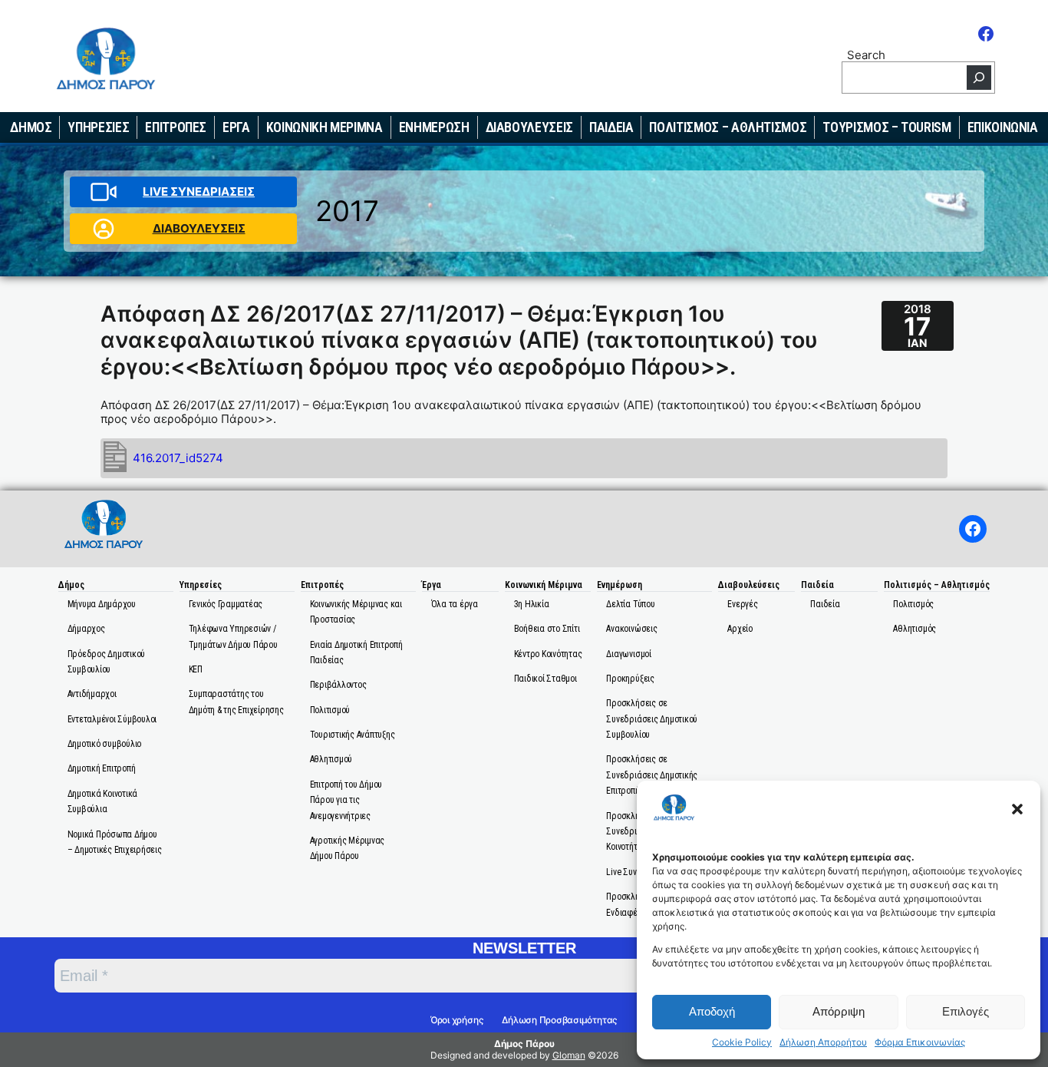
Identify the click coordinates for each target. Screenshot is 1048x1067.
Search (866, 54)
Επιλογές (965, 1011)
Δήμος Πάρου (524, 1043)
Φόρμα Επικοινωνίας (920, 1042)
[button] (1017, 809)
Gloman (568, 1055)
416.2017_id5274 (178, 458)
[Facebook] (986, 34)
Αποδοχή (712, 1011)
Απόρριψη (838, 1011)
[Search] (979, 77)
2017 (347, 210)
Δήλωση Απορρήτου (823, 1042)
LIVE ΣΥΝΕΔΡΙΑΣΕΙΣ (199, 191)
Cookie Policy (742, 1042)
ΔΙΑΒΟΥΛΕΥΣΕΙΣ (199, 228)
